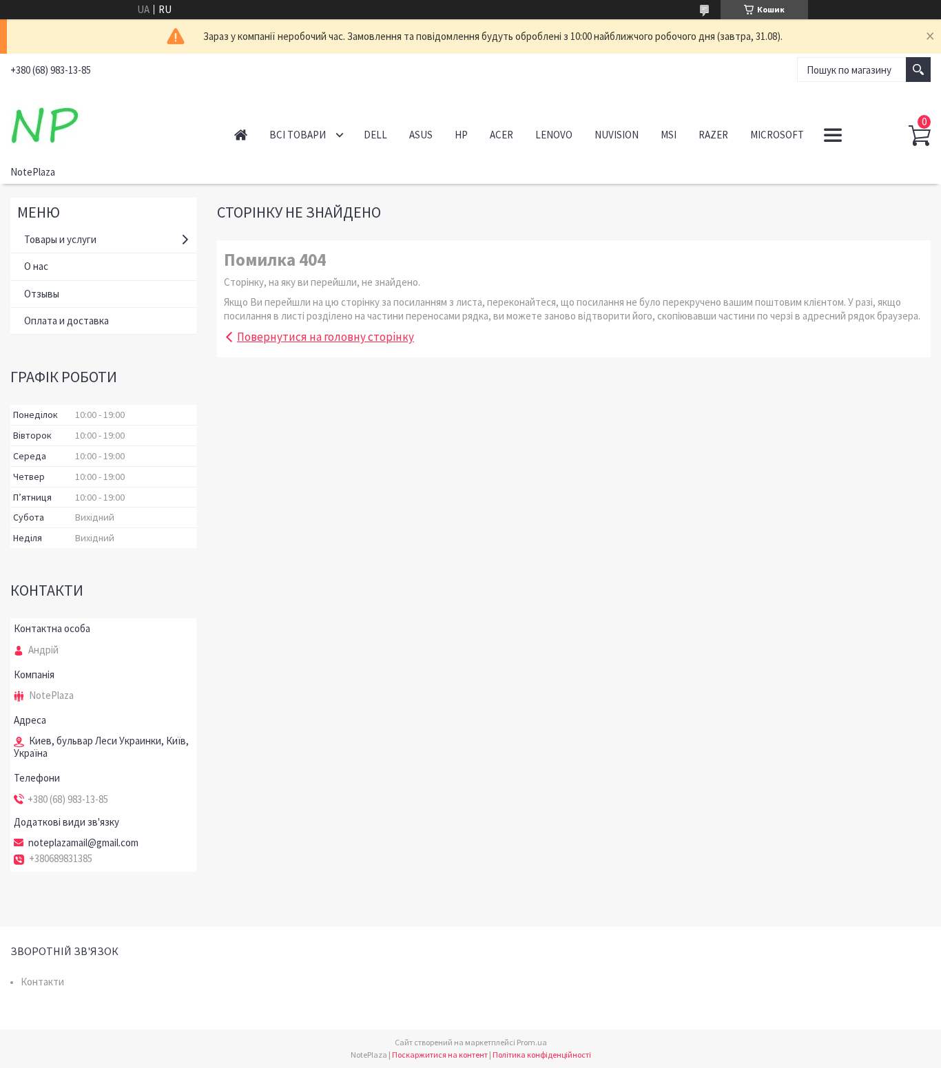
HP (461, 134)
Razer (713, 134)
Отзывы (41, 293)
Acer (501, 134)
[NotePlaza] (107, 122)
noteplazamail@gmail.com (83, 843)
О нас (36, 266)
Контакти (42, 981)
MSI (668, 134)
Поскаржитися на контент (440, 1054)
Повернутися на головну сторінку (325, 336)
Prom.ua (532, 1042)
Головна (241, 134)
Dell (375, 134)
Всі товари (297, 134)
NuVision (616, 134)
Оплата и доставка (66, 320)
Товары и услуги (60, 239)
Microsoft (777, 134)
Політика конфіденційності (542, 1054)
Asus (421, 134)
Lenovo (553, 134)
